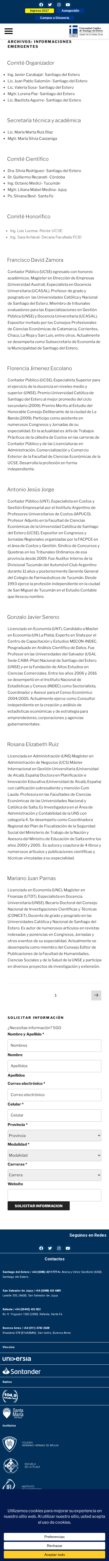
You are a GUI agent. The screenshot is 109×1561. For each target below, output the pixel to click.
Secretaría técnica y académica (44, 120)
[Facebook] (41, 4)
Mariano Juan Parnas (31, 878)
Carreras (17, 1164)
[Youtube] (68, 4)
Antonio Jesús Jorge (30, 489)
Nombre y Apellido (26, 1034)
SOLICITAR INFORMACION (39, 1206)
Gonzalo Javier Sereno (33, 617)
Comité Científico (28, 159)
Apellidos (16, 1075)
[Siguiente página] (96, 995)
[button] (39, 10)
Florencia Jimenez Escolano (39, 368)
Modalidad (18, 1144)
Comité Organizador (30, 63)
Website (15, 1184)
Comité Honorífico (28, 216)
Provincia (18, 1124)
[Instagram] (59, 4)
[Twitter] (50, 4)
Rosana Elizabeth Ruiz (33, 744)
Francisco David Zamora (35, 260)
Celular (16, 1104)
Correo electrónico (26, 1083)
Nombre (15, 1055)
